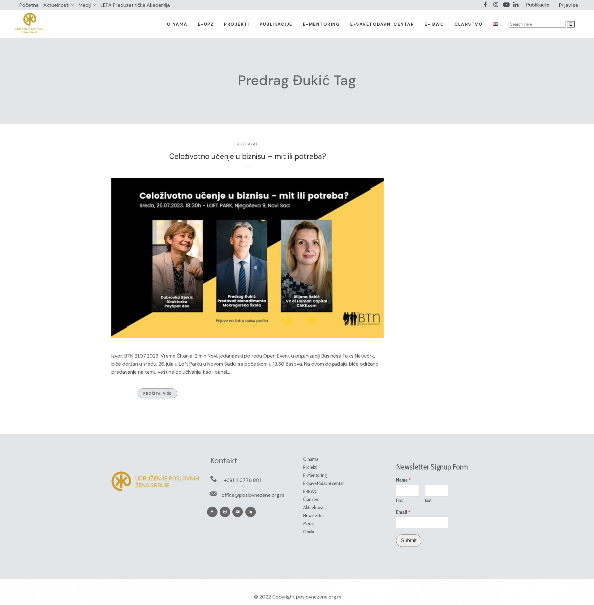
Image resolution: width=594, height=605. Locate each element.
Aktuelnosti (56, 5)
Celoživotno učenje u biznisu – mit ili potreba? (247, 156)
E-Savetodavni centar (323, 483)
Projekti (310, 467)
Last (428, 500)
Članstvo (311, 499)
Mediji (85, 5)
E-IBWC (310, 491)
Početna (29, 5)
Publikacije (537, 5)
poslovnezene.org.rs (319, 597)
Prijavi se (568, 5)
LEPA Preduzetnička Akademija (135, 5)
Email (403, 512)
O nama (310, 459)
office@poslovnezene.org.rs (253, 495)
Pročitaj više (157, 393)
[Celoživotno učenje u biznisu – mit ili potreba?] (247, 258)
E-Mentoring (315, 475)
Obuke (309, 531)
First (399, 500)
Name (403, 480)
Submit (408, 540)
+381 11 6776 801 (242, 480)
